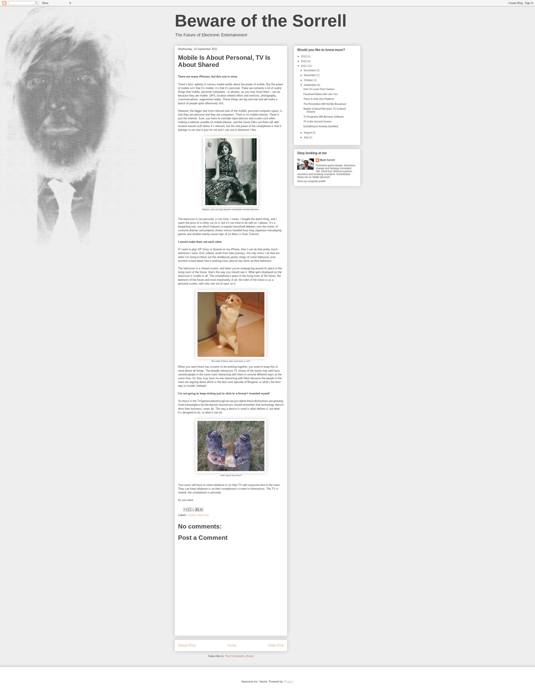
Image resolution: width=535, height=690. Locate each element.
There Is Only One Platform (318, 99)
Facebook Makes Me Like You (320, 94)
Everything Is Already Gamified (320, 126)
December (310, 70)
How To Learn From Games (319, 89)
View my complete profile (311, 181)
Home (231, 645)
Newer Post (186, 645)
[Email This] (185, 509)
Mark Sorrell (327, 160)
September (310, 85)
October (308, 80)
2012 (304, 61)
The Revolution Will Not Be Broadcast (324, 104)
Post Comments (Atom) (239, 656)
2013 (304, 56)
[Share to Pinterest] (201, 509)
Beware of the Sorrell (261, 20)
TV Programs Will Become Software (323, 116)
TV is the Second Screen (317, 121)
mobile (192, 515)
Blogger (288, 681)
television (203, 515)
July (306, 137)
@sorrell (325, 177)
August (308, 132)
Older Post (276, 645)
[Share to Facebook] (197, 509)
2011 (304, 66)
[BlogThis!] (189, 509)
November (310, 75)
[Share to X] (193, 509)
